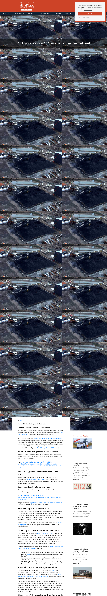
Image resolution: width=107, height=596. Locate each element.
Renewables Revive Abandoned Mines (32, 495)
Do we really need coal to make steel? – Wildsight (36, 462)
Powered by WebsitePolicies (85, 17)
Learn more (88, 10)
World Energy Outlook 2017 (45, 448)
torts (28, 554)
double (54, 570)
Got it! (90, 14)
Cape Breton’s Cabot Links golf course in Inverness (46, 503)
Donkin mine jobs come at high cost (81, 550)
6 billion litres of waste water (36, 479)
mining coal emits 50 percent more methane (48, 438)
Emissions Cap (44, 13)
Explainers (31, 13)
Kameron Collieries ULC (44, 533)
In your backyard (18, 13)
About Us (6, 13)
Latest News (69, 13)
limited (52, 546)
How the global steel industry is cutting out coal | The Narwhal (37, 464)
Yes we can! (57, 13)
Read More (76, 479)
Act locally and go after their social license (80, 506)
